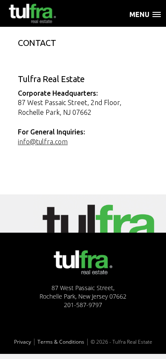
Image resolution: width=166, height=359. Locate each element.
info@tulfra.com (43, 141)
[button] (147, 18)
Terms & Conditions (60, 341)
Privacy (22, 341)
